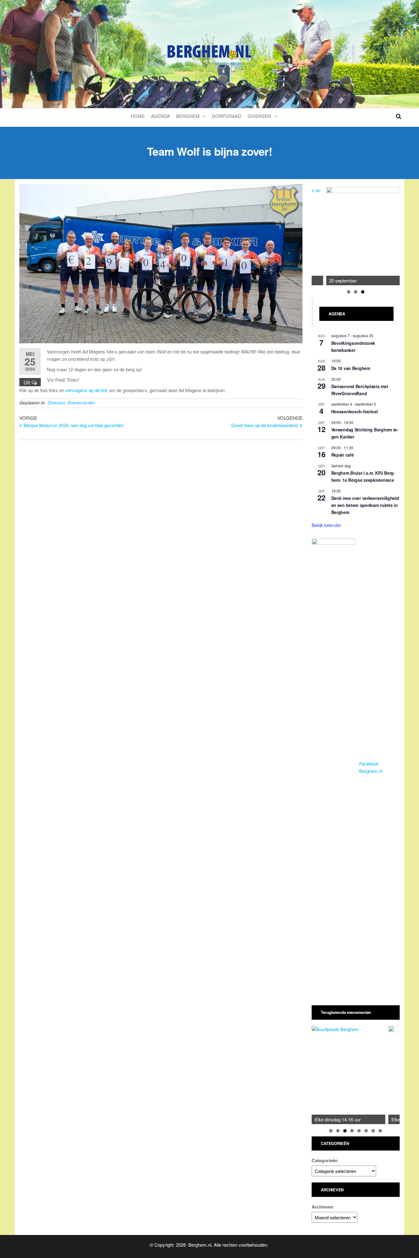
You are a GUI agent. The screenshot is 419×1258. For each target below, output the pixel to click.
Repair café (342, 455)
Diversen (259, 116)
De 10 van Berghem (350, 368)
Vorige (319, 234)
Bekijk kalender (326, 525)
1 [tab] (348, 292)
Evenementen (81, 402)
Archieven (322, 1206)
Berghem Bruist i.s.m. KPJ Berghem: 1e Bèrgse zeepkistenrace (363, 476)
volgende (392, 234)
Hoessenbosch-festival (354, 411)
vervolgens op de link (86, 390)
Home (138, 116)
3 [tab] (362, 292)
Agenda (160, 116)
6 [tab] (366, 1130)
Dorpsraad (226, 116)
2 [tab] (355, 292)
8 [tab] (380, 1130)
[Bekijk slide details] (363, 236)
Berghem (188, 116)
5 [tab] (359, 1130)
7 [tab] (373, 1130)
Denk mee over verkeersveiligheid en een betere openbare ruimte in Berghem (365, 505)
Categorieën (325, 1160)
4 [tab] (352, 1130)
